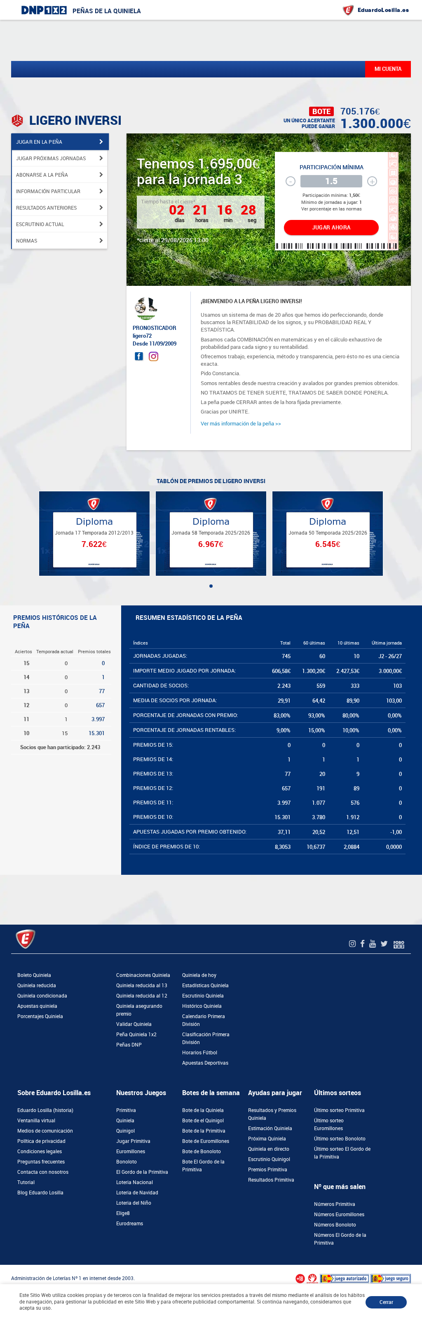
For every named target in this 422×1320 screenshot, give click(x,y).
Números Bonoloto (335, 1225)
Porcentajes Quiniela (40, 1016)
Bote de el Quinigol (203, 1121)
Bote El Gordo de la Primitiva (203, 1166)
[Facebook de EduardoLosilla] (363, 944)
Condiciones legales (39, 1151)
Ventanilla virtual (36, 1121)
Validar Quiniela (134, 1024)
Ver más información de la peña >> (241, 424)
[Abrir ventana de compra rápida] (2, 1267)
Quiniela (125, 1121)
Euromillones (130, 1151)
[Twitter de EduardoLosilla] (385, 944)
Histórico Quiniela (202, 1006)
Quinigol (125, 1131)
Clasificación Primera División (206, 1038)
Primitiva (126, 1110)
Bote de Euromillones (205, 1141)
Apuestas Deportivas (205, 1063)
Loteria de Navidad (137, 1193)
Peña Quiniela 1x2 (136, 1034)
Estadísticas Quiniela (205, 985)
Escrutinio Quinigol (269, 1159)
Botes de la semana (211, 1093)
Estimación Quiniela (270, 1128)
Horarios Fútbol (199, 1053)
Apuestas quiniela (37, 1006)
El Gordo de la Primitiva (142, 1172)
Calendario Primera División (203, 1020)
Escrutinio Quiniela (203, 996)
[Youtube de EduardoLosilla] (373, 944)
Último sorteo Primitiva (339, 1110)
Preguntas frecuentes (41, 1162)
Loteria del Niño (133, 1203)
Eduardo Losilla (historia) (45, 1110)
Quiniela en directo (268, 1149)
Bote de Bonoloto (201, 1151)
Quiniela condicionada (42, 996)
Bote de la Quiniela (203, 1110)
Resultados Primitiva (271, 1180)
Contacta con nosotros (42, 1172)
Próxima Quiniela (267, 1139)
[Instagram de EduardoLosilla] (353, 944)
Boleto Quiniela (34, 975)
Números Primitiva (334, 1204)
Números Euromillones (339, 1214)
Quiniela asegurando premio (139, 1010)
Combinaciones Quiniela (143, 975)
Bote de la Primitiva (203, 1131)
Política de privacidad (41, 1141)
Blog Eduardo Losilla (40, 1193)
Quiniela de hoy (199, 975)
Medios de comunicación (45, 1131)
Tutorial (26, 1182)
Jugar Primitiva (133, 1141)
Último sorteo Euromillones (329, 1124)
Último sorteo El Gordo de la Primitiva (342, 1153)
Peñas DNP (129, 1045)
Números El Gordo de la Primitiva (340, 1239)
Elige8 (123, 1213)
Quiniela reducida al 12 (141, 996)
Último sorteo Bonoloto (340, 1139)
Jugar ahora (331, 227)
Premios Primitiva (267, 1170)
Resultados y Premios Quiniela (272, 1114)
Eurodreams (129, 1224)
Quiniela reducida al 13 (141, 985)
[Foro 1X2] (399, 944)
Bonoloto (126, 1162)
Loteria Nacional (134, 1182)
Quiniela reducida (36, 985)
